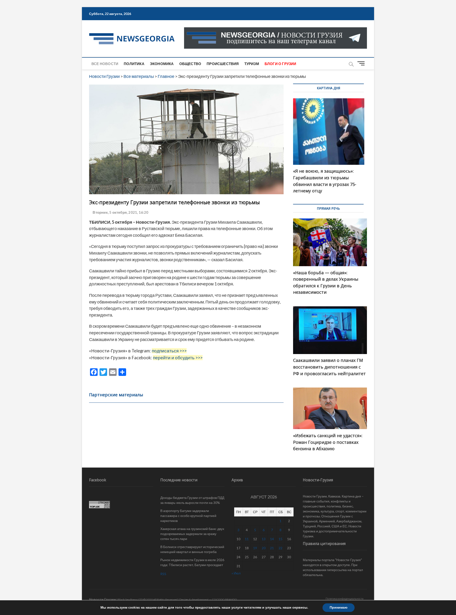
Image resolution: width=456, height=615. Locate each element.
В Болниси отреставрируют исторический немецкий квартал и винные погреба (192, 549)
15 (280, 539)
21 (272, 548)
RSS (163, 574)
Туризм (251, 64)
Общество (190, 64)
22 (280, 548)
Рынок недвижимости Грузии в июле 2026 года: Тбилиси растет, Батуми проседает (192, 562)
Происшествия (223, 64)
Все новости (104, 64)
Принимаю (338, 607)
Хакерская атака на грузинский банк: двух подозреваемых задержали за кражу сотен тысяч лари (192, 534)
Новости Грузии (102, 599)
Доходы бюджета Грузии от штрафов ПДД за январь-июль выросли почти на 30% (192, 500)
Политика (134, 64)
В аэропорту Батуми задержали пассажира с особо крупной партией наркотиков (188, 516)
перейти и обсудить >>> (178, 357)
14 (272, 539)
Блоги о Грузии (280, 64)
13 (264, 539)
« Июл (236, 573)
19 (255, 548)
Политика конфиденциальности (344, 598)
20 (264, 548)
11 (247, 539)
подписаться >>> (169, 350)
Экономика (162, 64)
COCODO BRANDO (224, 599)
